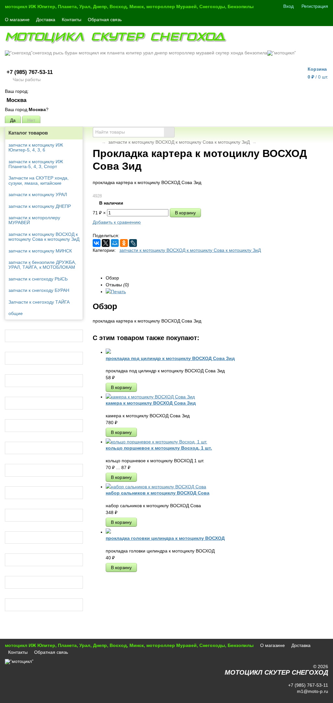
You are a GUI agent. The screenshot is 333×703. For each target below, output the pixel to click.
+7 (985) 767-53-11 (30, 72)
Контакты (71, 19)
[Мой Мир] (115, 243)
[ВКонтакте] (96, 243)
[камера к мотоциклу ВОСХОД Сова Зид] (150, 396)
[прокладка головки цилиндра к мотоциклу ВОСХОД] (108, 532)
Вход (288, 6)
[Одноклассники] (124, 243)
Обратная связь (105, 19)
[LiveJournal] (133, 243)
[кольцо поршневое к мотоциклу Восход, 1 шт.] (156, 441)
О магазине (17, 19)
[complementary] (319, 697)
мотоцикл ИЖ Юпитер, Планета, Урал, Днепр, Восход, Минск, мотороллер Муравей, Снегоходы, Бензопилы (129, 6)
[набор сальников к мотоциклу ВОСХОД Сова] (156, 486)
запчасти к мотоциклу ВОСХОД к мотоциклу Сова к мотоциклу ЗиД (179, 142)
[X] (106, 243)
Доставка (45, 19)
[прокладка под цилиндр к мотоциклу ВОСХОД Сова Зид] (108, 352)
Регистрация (314, 6)
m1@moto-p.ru (312, 691)
